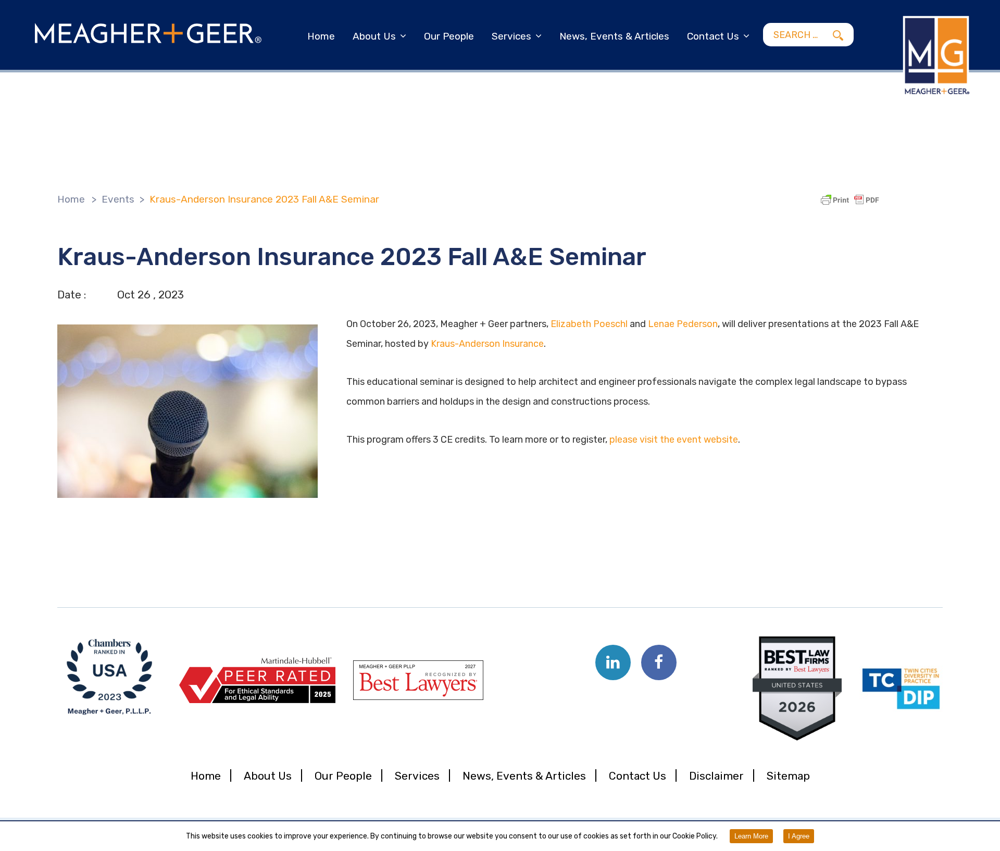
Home (321, 36)
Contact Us (713, 36)
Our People (449, 36)
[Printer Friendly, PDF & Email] (851, 200)
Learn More (751, 836)
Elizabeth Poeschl (589, 324)
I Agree (798, 836)
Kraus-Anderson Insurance (487, 343)
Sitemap (788, 775)
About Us (374, 36)
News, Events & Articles (614, 36)
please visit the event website (673, 439)
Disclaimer (716, 775)
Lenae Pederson (683, 324)
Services (511, 36)
